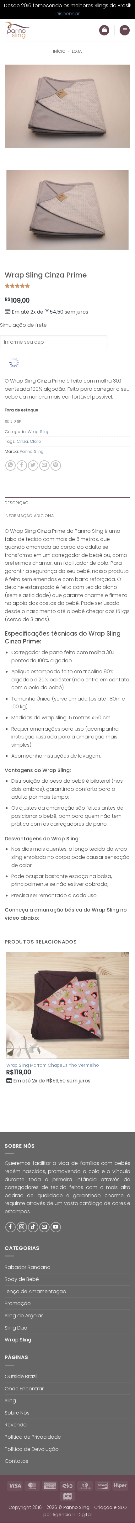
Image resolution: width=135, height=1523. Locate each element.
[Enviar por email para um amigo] (44, 465)
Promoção (18, 1303)
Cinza (22, 441)
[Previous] (11, 154)
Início (59, 51)
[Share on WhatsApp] (10, 465)
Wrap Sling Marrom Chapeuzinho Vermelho (52, 1065)
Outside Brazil (21, 1376)
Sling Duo (16, 1327)
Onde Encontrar (24, 1388)
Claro (35, 441)
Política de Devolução (32, 1449)
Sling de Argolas (24, 1315)
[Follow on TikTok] (33, 1227)
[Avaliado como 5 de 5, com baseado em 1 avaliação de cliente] (67, 285)
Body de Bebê (22, 1279)
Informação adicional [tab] (30, 515)
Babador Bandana (28, 1267)
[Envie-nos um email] (44, 1227)
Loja (77, 51)
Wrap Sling (39, 431)
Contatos (16, 1461)
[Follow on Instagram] (22, 1227)
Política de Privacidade (33, 1437)
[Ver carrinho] (104, 30)
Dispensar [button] (68, 13)
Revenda (16, 1424)
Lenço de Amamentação (35, 1291)
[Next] (28, 154)
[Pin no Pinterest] (56, 465)
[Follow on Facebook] (10, 1227)
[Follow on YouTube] (56, 1227)
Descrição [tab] (17, 502)
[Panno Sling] (36, 30)
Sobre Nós (17, 1412)
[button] (125, 30)
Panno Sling (32, 451)
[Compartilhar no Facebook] (22, 465)
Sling (10, 1400)
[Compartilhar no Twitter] (33, 465)
